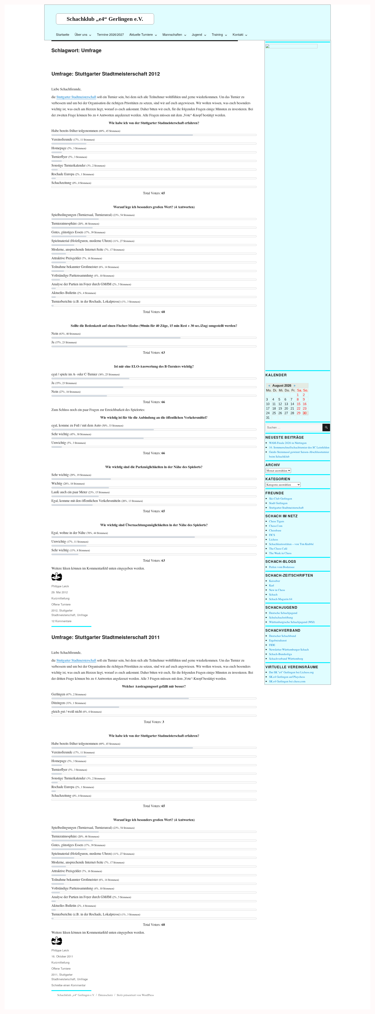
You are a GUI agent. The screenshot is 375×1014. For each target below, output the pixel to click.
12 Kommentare (61, 621)
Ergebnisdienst (278, 640)
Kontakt (238, 34)
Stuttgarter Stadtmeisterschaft (76, 96)
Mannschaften (172, 34)
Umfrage (82, 615)
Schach (273, 594)
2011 (54, 974)
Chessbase (275, 530)
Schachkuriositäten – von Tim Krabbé (291, 544)
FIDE (272, 645)
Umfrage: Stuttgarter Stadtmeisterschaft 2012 (105, 73)
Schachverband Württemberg (286, 658)
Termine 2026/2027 (110, 34)
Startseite (62, 34)
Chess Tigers (276, 521)
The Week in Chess (280, 553)
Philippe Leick (60, 586)
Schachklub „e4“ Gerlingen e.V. (105, 19)
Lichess (273, 539)
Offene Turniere (61, 604)
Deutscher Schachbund (282, 636)
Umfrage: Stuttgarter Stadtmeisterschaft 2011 (105, 637)
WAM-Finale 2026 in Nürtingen (288, 443)
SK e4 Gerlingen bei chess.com (287, 681)
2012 (54, 610)
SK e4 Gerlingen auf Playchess (287, 677)
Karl (271, 585)
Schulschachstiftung (281, 617)
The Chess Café (278, 548)
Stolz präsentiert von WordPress (135, 995)
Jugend (197, 34)
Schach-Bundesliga (280, 654)
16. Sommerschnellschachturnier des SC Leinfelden (299, 447)
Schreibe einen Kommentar (68, 985)
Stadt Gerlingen (278, 503)
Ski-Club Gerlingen (280, 498)
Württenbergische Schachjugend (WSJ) (292, 622)
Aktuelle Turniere (141, 34)
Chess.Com (275, 526)
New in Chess (277, 590)
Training (217, 34)
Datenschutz (105, 995)
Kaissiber (274, 581)
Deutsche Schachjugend (283, 613)
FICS (272, 535)
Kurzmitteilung (60, 598)
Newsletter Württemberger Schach (289, 649)
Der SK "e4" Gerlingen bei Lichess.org (291, 672)
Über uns (81, 34)
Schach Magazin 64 (280, 599)
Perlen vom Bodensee (281, 567)
